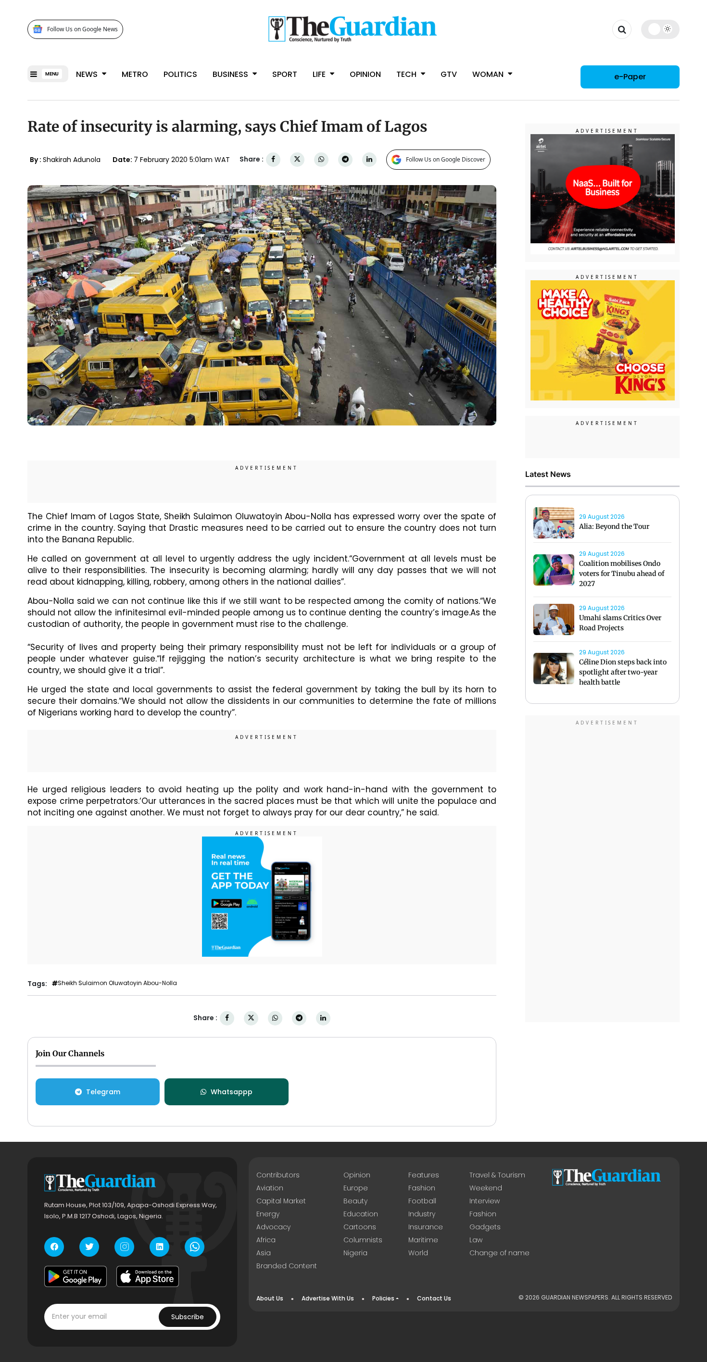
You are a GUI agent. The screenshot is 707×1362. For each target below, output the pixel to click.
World (418, 1253)
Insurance (425, 1227)
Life (320, 74)
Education (360, 1214)
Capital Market (281, 1201)
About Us (269, 1298)
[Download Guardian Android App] (75, 1276)
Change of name (499, 1253)
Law (475, 1240)
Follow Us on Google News (82, 29)
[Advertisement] (602, 870)
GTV (449, 74)
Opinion (365, 74)
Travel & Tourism (497, 1175)
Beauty (355, 1201)
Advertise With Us (328, 1298)
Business (231, 74)
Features (423, 1175)
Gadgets (485, 1227)
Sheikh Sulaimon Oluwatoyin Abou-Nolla (117, 983)
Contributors (278, 1175)
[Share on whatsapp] (321, 159)
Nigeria (355, 1253)
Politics (180, 74)
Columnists (362, 1240)
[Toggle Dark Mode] (660, 29)
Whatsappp (231, 1092)
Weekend (485, 1188)
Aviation (269, 1188)
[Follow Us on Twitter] (89, 1247)
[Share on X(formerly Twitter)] (297, 159)
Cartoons (359, 1227)
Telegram (103, 1092)
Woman (488, 74)
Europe (355, 1188)
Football (422, 1201)
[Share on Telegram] (345, 159)
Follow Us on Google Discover (445, 159)
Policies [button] (383, 1298)
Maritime (423, 1240)
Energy (267, 1214)
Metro (135, 74)
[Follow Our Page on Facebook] (54, 1247)
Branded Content (286, 1266)
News (88, 74)
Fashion (421, 1188)
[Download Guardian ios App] (147, 1276)
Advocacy (273, 1227)
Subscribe (187, 1317)
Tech (407, 74)
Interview (484, 1201)
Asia (263, 1253)
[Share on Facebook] (273, 159)
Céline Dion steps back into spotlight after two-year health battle (623, 672)
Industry (421, 1214)
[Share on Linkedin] (369, 159)
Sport (284, 74)
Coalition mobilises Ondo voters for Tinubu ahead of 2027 (621, 574)
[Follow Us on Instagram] (124, 1247)
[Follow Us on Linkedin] (159, 1247)
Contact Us (434, 1298)
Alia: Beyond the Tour (614, 526)
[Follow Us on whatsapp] (194, 1247)
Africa (266, 1240)
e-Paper (630, 76)
